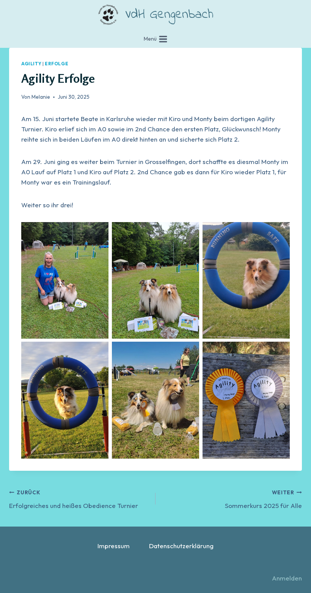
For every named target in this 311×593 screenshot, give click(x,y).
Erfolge (56, 63)
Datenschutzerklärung (181, 546)
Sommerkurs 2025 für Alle (263, 499)
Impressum (113, 546)
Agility (31, 63)
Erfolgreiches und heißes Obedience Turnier (73, 499)
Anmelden (287, 578)
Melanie (40, 96)
